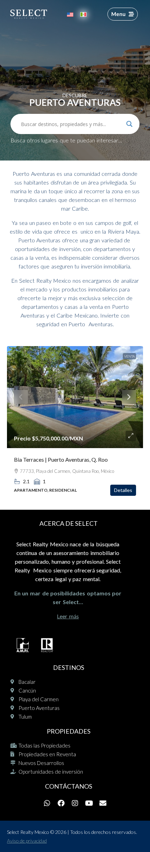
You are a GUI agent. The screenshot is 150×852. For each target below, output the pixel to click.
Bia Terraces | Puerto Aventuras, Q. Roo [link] (61, 459)
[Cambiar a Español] (83, 14)
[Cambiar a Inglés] (70, 13)
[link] (75, 397)
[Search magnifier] (129, 124)
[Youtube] (89, 803)
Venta (129, 356)
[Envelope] (103, 803)
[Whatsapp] (47, 803)
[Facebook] (61, 803)
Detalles (123, 490)
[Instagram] (75, 803)
